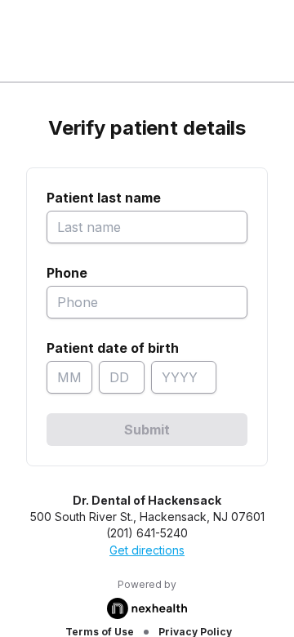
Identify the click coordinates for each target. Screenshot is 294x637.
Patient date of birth (113, 348)
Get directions (147, 550)
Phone (67, 273)
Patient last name (104, 197)
